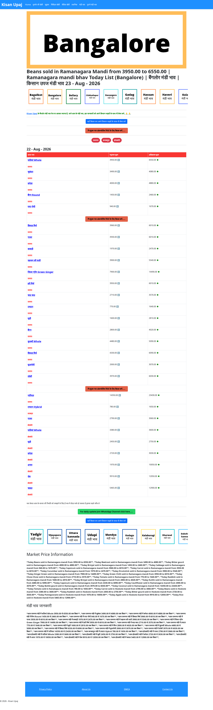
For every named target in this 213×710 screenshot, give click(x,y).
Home (28, 4)
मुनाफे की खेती (38, 4)
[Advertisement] (106, 663)
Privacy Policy (45, 689)
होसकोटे (30, 425)
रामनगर (30, 166)
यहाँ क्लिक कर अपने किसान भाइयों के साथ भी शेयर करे (106, 121)
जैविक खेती (66, 4)
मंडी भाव (82, 4)
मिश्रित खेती (55, 4)
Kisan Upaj (32, 113)
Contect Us (167, 689)
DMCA (127, 689)
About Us (86, 689)
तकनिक (74, 4)
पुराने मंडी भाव (92, 4)
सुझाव (47, 4)
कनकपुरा (30, 413)
